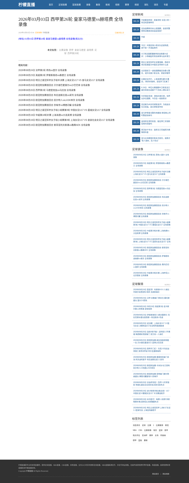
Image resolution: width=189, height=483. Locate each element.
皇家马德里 (81, 50)
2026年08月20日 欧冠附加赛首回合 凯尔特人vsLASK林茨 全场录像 (51, 100)
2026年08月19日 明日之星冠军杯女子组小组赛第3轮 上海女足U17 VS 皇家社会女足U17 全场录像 (66, 120)
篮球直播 (76, 4)
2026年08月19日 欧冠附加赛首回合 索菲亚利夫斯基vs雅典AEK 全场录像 (54, 125)
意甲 (166, 430)
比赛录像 (64, 50)
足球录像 (38, 33)
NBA (135, 430)
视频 (117, 4)
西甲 (72, 50)
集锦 (98, 4)
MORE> (168, 15)
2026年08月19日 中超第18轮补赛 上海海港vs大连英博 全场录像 (49, 115)
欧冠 (167, 425)
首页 (51, 4)
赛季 (151, 435)
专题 (166, 4)
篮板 (140, 440)
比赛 (149, 425)
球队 (146, 4)
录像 (88, 4)
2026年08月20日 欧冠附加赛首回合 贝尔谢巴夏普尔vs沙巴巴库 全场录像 (54, 85)
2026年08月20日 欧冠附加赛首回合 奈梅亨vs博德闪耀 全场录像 (49, 105)
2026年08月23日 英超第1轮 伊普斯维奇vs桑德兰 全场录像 (47, 75)
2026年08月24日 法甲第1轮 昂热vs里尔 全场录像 (42, 70)
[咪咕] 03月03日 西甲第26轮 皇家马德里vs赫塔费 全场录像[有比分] (50, 39)
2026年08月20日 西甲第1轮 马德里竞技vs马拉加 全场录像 (47, 90)
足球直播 (63, 4)
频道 (137, 4)
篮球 (160, 430)
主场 (156, 435)
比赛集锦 (159, 425)
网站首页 (155, 474)
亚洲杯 (144, 435)
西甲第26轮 (74, 53)
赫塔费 (90, 50)
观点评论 (136, 435)
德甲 (134, 440)
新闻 (108, 4)
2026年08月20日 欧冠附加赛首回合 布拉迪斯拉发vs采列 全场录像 (50, 95)
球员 (156, 4)
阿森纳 (163, 435)
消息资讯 (136, 425)
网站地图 (166, 474)
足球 (144, 425)
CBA (140, 430)
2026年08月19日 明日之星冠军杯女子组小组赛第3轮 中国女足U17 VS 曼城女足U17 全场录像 (64, 110)
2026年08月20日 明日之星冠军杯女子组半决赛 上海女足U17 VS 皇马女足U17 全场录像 (61, 80)
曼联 (145, 440)
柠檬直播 (26, 4)
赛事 (127, 4)
